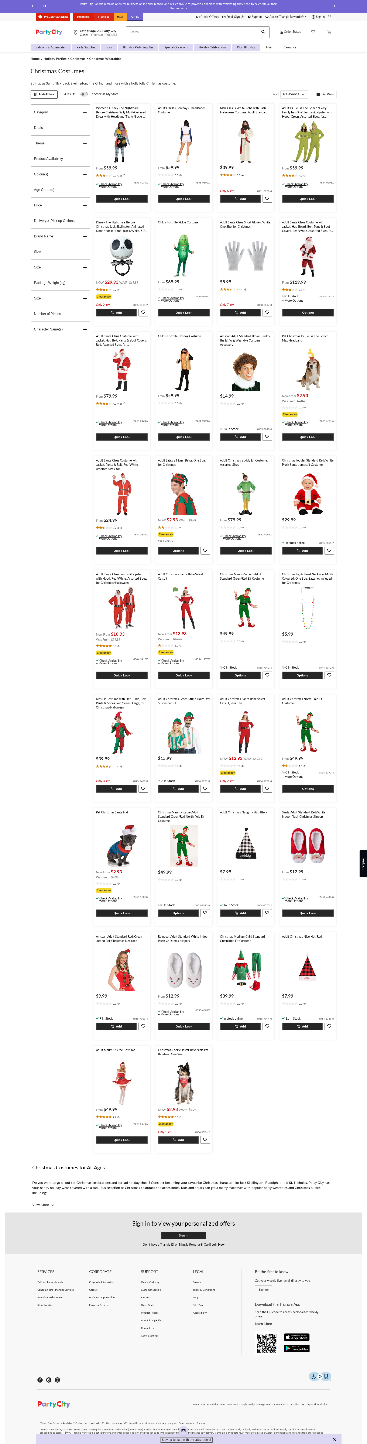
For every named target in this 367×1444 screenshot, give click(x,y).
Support (257, 17)
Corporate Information (101, 1282)
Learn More (263, 1323)
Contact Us (147, 1328)
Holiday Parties (55, 59)
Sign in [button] (320, 17)
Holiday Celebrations (212, 47)
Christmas (77, 59)
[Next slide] (334, 6)
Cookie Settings (150, 1335)
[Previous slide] (33, 6)
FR (329, 17)
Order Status (292, 31)
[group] (122, 296)
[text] (122, 176)
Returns (145, 1297)
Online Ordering (150, 1282)
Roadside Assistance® (49, 1297)
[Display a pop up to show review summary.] (124, 176)
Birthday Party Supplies (138, 47)
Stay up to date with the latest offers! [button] (186, 1439)
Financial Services (99, 1305)
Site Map (198, 1305)
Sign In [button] (183, 1235)
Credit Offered (209, 17)
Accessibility (200, 1312)
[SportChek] (104, 17)
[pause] (44, 6)
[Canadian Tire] (83, 17)
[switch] (99, 94)
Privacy (197, 1282)
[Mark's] (120, 17)
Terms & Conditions (204, 1290)
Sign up (263, 1289)
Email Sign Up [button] (235, 17)
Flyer (269, 47)
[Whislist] (313, 32)
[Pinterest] (48, 1380)
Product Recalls (150, 1312)
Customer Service (151, 1290)
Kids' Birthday (246, 47)
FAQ (195, 1297)
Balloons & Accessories (51, 47)
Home (35, 59)
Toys (109, 47)
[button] (263, 32)
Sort (275, 94)
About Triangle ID (151, 1320)
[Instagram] (57, 1380)
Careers (93, 1290)
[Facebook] (40, 1380)
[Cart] (329, 32)
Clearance (290, 47)
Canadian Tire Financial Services (55, 1290)
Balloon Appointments (50, 1282)
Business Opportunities (102, 1297)
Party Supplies (86, 47)
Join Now (217, 1244)
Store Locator (45, 1305)
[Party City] (135, 17)
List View (328, 94)
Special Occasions (176, 47)
